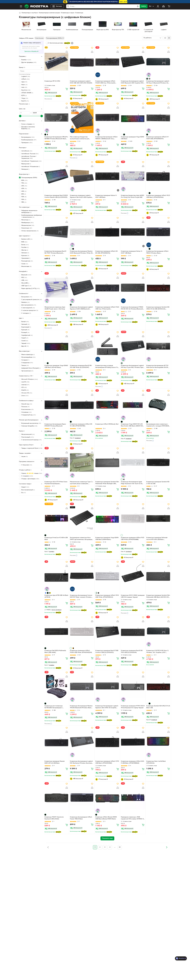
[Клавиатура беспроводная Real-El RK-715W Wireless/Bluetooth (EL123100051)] (56, 231)
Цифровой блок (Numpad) (31, 368)
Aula (24, 87)
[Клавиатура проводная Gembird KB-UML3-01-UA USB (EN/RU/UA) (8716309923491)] (158, 287)
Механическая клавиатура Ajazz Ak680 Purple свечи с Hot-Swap (55, 308)
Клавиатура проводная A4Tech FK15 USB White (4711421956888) (132, 538)
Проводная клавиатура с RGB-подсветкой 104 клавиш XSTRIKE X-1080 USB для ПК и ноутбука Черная (132, 818)
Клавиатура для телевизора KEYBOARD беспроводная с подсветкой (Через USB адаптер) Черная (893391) (55, 707)
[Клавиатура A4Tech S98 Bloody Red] (107, 404)
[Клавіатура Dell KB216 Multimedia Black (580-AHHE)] (56, 631)
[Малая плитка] (169, 38)
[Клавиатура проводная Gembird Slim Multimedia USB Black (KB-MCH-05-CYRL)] (158, 575)
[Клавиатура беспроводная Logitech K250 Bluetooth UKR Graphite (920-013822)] (133, 61)
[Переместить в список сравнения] (66, 51)
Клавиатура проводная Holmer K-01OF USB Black (106, 196)
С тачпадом (26, 313)
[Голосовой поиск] (138, 6)
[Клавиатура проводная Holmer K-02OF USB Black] (133, 231)
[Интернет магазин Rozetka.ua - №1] (36, 6)
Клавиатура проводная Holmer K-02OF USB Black (131, 252)
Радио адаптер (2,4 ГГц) (30, 288)
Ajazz (24, 82)
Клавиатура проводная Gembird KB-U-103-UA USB (158, 482)
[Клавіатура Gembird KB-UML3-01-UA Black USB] (158, 686)
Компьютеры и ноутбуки (30, 12)
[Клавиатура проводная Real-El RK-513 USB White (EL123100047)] (82, 346)
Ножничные (26, 228)
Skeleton (25, 302)
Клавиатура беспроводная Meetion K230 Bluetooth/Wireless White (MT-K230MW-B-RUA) (82, 252)
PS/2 (24, 277)
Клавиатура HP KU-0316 (52, 81)
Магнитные (25, 220)
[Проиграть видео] (118, 190)
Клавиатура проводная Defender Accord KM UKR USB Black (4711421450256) (157, 539)
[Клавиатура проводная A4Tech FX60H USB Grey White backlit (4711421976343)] (107, 61)
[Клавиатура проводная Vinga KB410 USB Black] (133, 117)
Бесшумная (26, 297)
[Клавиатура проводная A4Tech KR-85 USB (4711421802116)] (107, 231)
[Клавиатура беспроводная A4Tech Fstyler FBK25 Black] (82, 797)
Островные (26, 412)
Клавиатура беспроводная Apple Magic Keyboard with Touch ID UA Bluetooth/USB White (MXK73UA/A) (132, 483)
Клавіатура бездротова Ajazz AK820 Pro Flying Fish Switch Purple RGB (132, 196)
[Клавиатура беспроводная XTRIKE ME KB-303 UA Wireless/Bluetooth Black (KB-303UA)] (133, 287)
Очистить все (39, 38)
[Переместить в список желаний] (66, 47)
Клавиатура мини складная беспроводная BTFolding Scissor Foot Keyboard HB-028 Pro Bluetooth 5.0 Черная (107, 367)
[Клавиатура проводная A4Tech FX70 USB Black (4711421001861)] (107, 741)
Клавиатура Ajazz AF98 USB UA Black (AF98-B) (56, 596)
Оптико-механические (29, 231)
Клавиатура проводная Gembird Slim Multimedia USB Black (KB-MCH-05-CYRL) (158, 596)
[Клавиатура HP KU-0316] (56, 61)
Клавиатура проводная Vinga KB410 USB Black (132, 137)
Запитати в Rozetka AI (31, 51)
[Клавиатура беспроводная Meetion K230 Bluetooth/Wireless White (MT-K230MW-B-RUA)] (82, 231)
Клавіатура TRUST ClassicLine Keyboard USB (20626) (54, 818)
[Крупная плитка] (165, 38)
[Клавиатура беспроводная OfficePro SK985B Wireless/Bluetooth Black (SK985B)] (56, 117)
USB (24, 280)
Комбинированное (28, 140)
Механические (27, 225)
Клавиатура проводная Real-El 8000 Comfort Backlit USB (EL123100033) (56, 196)
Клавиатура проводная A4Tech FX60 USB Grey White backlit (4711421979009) (107, 308)
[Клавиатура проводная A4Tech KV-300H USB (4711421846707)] (158, 117)
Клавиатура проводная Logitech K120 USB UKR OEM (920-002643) (81, 82)
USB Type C (26, 285)
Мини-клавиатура (28, 354)
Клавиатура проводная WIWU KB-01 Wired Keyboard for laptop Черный (133, 706)
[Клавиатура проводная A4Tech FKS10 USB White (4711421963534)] (82, 631)
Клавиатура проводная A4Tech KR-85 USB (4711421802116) (106, 252)
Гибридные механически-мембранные (29, 211)
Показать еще (23, 104)
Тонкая (25, 365)
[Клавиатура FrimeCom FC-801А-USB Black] (56, 518)
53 (120, 847)
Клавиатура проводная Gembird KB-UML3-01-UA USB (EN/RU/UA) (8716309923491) (158, 308)
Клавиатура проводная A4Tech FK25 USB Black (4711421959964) (158, 196)
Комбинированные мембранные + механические (31, 216)
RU (150, 6)
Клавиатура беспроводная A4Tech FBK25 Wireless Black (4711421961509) (157, 252)
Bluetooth (26, 275)
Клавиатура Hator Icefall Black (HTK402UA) (156, 762)
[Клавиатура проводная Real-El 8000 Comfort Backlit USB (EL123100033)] (56, 176)
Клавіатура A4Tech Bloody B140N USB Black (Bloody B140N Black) (106, 818)
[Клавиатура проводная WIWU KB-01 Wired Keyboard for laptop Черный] (133, 686)
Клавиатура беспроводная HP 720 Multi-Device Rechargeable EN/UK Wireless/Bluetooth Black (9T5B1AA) (158, 367)
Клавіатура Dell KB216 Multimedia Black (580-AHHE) (55, 651)
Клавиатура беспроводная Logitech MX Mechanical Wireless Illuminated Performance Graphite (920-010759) (81, 762)
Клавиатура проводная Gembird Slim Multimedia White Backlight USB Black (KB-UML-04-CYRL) (107, 483)
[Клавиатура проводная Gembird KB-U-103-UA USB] (158, 462)
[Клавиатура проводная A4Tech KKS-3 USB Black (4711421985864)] (133, 741)
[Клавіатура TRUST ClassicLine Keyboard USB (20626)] (56, 797)
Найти (143, 6)
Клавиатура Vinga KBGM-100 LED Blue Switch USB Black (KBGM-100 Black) (132, 425)
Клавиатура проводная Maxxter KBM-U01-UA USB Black (55, 762)
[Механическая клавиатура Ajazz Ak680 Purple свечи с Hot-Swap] (56, 287)
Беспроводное (27, 137)
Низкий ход (26, 404)
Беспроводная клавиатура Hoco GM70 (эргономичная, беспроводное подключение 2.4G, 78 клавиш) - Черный (82, 539)
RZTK (24, 95)
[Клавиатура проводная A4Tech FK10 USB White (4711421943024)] (107, 575)
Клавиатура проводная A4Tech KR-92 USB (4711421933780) (81, 425)
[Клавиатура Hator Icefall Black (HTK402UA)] (158, 741)
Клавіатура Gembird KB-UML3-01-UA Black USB (158, 706)
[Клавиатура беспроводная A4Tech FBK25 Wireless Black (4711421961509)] (158, 231)
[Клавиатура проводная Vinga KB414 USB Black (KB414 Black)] (107, 518)
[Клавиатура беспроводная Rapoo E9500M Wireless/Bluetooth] (56, 404)
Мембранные (27, 222)
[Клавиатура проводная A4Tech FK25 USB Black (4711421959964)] (158, 176)
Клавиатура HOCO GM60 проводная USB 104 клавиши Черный (132, 596)
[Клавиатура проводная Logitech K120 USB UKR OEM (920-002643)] (82, 61)
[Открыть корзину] (169, 6)
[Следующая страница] (167, 847)
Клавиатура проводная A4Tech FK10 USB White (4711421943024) (107, 596)
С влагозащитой (28, 307)
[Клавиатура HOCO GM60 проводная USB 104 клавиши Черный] (133, 575)
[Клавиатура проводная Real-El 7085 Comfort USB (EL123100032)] (107, 631)
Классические (27, 409)
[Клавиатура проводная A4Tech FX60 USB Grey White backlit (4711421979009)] (107, 287)
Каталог (59, 6)
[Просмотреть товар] (147, 79)
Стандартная (27, 362)
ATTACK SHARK (27, 93)
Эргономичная (27, 371)
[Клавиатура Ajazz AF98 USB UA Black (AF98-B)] (56, 575)
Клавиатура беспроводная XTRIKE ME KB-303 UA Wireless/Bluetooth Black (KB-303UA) (132, 308)
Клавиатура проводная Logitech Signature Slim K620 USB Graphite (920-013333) (81, 196)
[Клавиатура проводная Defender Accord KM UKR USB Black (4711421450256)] (158, 518)
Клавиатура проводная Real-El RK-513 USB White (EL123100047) (81, 366)
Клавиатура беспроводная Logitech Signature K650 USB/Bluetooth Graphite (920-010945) (81, 308)
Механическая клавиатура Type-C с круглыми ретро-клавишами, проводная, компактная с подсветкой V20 (81, 483)
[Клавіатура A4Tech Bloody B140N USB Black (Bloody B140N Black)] (107, 797)
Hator (24, 84)
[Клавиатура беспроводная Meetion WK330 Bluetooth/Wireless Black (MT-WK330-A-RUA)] (82, 686)
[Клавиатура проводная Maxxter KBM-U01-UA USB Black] (56, 741)
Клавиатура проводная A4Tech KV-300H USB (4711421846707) (157, 137)
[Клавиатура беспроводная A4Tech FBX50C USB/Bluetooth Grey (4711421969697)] (107, 117)
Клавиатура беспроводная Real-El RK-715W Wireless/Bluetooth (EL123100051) (55, 252)
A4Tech (25, 79)
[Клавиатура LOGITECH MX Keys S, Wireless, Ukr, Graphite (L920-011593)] (158, 631)
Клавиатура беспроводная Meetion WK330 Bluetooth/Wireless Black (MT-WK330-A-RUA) (81, 707)
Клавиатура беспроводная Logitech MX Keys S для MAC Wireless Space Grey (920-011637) (132, 367)
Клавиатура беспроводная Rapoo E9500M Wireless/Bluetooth (55, 425)
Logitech (25, 76)
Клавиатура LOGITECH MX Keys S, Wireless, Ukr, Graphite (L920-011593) (157, 652)
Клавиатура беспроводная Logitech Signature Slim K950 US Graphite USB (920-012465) (106, 707)
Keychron (25, 90)
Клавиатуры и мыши (67, 12)
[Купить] (66, 88)
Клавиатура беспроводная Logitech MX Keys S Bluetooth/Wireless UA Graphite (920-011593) (157, 82)
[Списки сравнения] (163, 6)
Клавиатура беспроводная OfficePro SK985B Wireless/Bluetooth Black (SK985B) (56, 138)
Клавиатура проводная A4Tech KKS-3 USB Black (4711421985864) (132, 762)
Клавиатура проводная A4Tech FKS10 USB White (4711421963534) (81, 651)
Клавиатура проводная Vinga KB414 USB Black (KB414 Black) (106, 538)
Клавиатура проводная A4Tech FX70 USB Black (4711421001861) (107, 762)
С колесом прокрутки (29, 310)
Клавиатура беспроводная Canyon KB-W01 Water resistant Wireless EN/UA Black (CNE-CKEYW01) (81, 596)
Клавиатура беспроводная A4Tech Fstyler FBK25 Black (81, 818)
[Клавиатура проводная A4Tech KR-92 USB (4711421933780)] (82, 404)
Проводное (26, 142)
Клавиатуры (79, 12)
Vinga (24, 98)
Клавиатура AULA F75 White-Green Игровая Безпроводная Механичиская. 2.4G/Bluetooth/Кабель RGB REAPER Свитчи (56, 483)
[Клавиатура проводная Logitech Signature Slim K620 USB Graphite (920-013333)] (82, 176)
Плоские (25, 406)
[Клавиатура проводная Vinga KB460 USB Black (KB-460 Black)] (56, 346)
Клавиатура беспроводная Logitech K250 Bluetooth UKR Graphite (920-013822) (132, 82)
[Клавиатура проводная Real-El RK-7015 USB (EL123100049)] (133, 631)
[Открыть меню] (21, 6)
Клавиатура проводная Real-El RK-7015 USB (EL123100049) (132, 651)
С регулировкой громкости (31, 299)
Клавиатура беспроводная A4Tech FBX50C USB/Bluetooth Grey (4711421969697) (106, 138)
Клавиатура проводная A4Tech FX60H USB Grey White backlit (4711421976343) (105, 82)
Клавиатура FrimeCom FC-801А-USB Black (56, 538)
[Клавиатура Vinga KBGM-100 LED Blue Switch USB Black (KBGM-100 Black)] (133, 404)
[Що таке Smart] (72, 43)
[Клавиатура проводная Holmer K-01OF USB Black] (107, 176)
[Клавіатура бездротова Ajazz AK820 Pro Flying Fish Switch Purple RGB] (133, 176)
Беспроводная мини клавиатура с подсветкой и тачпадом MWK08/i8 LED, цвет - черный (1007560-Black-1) (158, 425)
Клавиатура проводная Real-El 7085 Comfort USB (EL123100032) (106, 651)
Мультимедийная (28, 357)
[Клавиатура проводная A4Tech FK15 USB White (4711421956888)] (133, 518)
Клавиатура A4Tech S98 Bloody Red (106, 424)
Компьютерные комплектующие (49, 12)
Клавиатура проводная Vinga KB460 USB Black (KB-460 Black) (56, 366)
